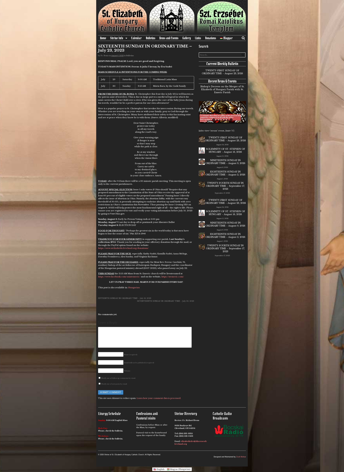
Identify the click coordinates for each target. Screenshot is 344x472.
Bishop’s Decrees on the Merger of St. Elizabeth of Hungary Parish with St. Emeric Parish (222, 89)
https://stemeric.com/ (172, 276)
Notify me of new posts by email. (114, 384)
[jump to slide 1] (217, 119)
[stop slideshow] (230, 119)
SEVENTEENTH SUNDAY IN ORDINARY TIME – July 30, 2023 (165, 301)
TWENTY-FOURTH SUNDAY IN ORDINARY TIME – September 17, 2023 (225, 186)
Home (103, 38)
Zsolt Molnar (241, 457)
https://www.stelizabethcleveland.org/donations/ (123, 248)
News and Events (168, 38)
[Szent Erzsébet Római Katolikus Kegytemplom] (172, 34)
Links (198, 38)
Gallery (186, 38)
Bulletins (150, 38)
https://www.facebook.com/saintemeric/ (119, 276)
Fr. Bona (104, 56)
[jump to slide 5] (227, 119)
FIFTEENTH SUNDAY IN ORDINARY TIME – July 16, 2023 (124, 298)
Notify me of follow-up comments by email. (118, 378)
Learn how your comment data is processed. (159, 398)
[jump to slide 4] (225, 119)
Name (130, 355)
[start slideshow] (214, 119)
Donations (210, 38)
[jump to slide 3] (222, 119)
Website (127, 371)
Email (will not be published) (139, 363)
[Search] (243, 55)
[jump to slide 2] (219, 119)
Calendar (136, 38)
